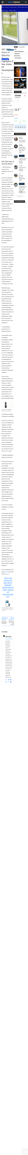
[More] (7, 628)
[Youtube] (10, 681)
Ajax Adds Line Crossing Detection (22, 169)
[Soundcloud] (6, 681)
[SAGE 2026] (20, 83)
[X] (8, 681)
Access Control (13, 7)
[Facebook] (6, 679)
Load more (19, 196)
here (6, 571)
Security (7, 7)
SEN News (8, 636)
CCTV (20, 173)
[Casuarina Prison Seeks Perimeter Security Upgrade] (16, 156)
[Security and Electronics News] (14, 2)
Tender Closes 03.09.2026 (22, 192)
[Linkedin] (8, 679)
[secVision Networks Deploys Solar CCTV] (16, 175)
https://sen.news (9, 638)
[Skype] (10, 679)
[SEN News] (4, 659)
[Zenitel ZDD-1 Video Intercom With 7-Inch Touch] (16, 146)
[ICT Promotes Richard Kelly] (16, 139)
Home (3, 7)
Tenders (22, 155)
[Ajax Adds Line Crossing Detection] (16, 167)
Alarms (20, 165)
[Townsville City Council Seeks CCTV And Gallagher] (16, 185)
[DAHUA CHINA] (20, 71)
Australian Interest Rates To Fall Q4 (4, 622)
